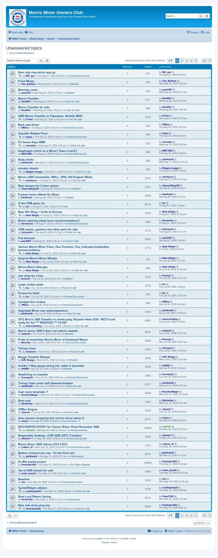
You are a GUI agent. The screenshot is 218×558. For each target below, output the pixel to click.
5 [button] (196, 61)
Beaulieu (24, 479)
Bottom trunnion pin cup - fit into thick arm (46, 453)
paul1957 (26, 92)
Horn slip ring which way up (36, 72)
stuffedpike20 (33, 491)
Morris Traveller (28, 98)
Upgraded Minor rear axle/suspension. (43, 310)
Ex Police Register (80, 464)
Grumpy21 (27, 377)
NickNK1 (26, 101)
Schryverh (27, 232)
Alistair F (26, 438)
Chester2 (31, 351)
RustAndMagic (29, 395)
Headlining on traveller (33, 374)
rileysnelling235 (30, 188)
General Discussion (79, 75)
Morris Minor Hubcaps (32, 267)
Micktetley (27, 403)
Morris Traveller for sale (33, 107)
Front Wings (26, 81)
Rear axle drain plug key (34, 505)
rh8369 (25, 368)
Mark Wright (32, 215)
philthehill (27, 162)
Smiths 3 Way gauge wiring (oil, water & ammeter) (51, 365)
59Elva (25, 127)
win (23, 482)
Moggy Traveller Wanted (34, 357)
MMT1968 (26, 154)
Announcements (78, 430)
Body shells (26, 159)
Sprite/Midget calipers (32, 487)
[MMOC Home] (18, 17)
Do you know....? (71, 421)
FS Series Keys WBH (31, 142)
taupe (29, 137)
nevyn (24, 421)
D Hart (29, 119)
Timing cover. (27, 348)
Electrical (67, 368)
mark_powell (28, 473)
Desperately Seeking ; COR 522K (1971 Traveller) (49, 435)
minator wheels (28, 168)
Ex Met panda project (32, 461)
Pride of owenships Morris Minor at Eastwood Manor (53, 339)
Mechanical (77, 456)
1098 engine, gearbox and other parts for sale (48, 229)
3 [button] (186, 61)
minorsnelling (33, 326)
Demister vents (28, 89)
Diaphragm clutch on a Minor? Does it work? (47, 151)
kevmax (25, 278)
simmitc (30, 430)
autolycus (31, 180)
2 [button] (182, 61)
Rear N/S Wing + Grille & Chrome (40, 212)
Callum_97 (27, 447)
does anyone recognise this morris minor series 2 (51, 418)
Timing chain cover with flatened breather (45, 383)
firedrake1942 (28, 464)
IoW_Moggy (27, 360)
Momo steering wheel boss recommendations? (49, 220)
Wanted (75, 84)
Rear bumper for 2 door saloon (38, 185)
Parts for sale (78, 145)
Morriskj (25, 342)
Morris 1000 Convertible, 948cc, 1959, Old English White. (55, 177)
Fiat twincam (26, 238)
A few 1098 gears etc (31, 203)
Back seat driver (28, 124)
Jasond (25, 412)
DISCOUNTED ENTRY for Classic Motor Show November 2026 (58, 426)
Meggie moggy (34, 171)
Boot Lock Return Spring (34, 496)
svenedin (31, 145)
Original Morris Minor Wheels (37, 258)
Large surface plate (30, 284)
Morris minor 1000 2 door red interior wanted (47, 331)
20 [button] (204, 61)
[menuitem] (28, 32)
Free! (65, 206)
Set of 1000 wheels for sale (35, 470)
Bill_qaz (30, 75)
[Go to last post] (173, 72)
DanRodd (26, 197)
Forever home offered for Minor (38, 194)
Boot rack (24, 400)
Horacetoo (27, 223)
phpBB (97, 538)
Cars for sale (72, 101)
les (27, 206)
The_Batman (28, 84)
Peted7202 (27, 499)
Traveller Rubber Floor (33, 133)
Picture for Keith (29, 293)
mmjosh (25, 334)
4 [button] (191, 61)
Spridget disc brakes (31, 302)
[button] (170, 60)
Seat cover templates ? (33, 392)
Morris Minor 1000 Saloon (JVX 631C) (42, 444)
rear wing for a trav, (31, 275)
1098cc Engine (27, 409)
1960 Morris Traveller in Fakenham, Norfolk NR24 (50, 116)
